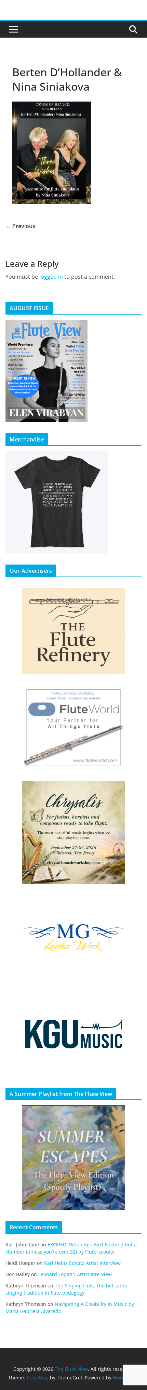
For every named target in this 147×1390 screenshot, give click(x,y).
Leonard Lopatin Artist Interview (75, 1274)
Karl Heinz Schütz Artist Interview (82, 1263)
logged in (51, 276)
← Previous (20, 226)
